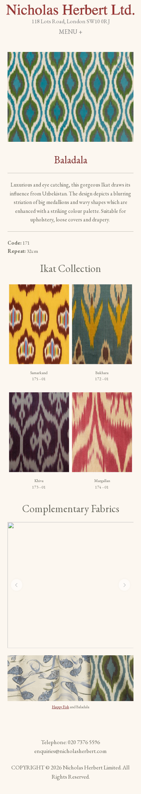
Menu (88, 31)
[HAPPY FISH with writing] (71, 585)
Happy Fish (60, 706)
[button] (123, 62)
